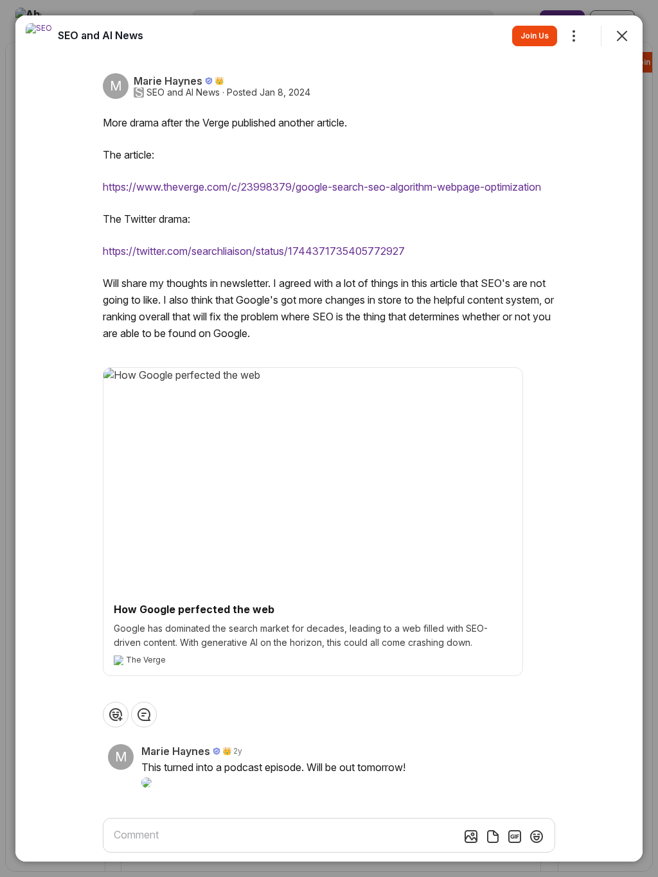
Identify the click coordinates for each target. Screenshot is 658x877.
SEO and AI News (183, 92)
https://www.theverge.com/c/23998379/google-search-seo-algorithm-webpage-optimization (322, 186)
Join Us (534, 35)
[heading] (100, 35)
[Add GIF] (514, 836)
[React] (115, 714)
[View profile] (38, 36)
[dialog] (329, 438)
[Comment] (144, 714)
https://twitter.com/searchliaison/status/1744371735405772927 (254, 251)
